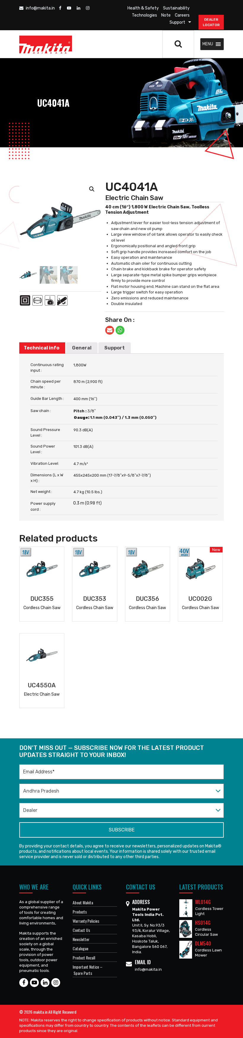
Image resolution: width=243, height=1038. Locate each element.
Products (80, 911)
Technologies (144, 15)
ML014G (203, 902)
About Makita (83, 902)
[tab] (41, 348)
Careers (182, 15)
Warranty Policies (86, 921)
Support (177, 22)
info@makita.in (40, 8)
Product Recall (84, 957)
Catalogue (80, 948)
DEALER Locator (211, 22)
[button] (207, 44)
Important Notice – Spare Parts (88, 970)
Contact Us (81, 930)
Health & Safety (143, 8)
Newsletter (81, 939)
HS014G (202, 922)
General (82, 348)
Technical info (41, 348)
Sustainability (176, 8)
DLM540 (203, 943)
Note (166, 15)
